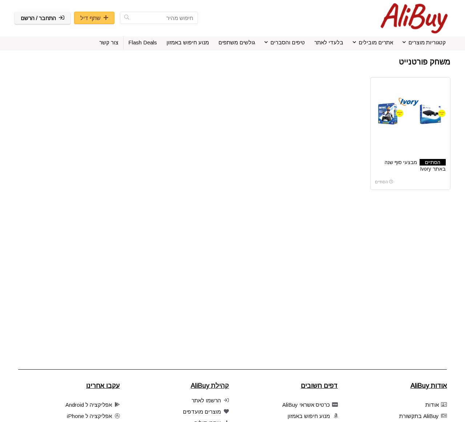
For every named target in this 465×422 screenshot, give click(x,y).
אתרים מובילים (376, 42)
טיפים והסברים (287, 42)
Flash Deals (142, 42)
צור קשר (108, 42)
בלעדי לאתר (328, 42)
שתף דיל (90, 18)
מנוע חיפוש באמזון (187, 42)
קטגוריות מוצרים (427, 42)
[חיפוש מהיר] (126, 18)
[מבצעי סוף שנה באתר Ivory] (410, 109)
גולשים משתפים (236, 42)
